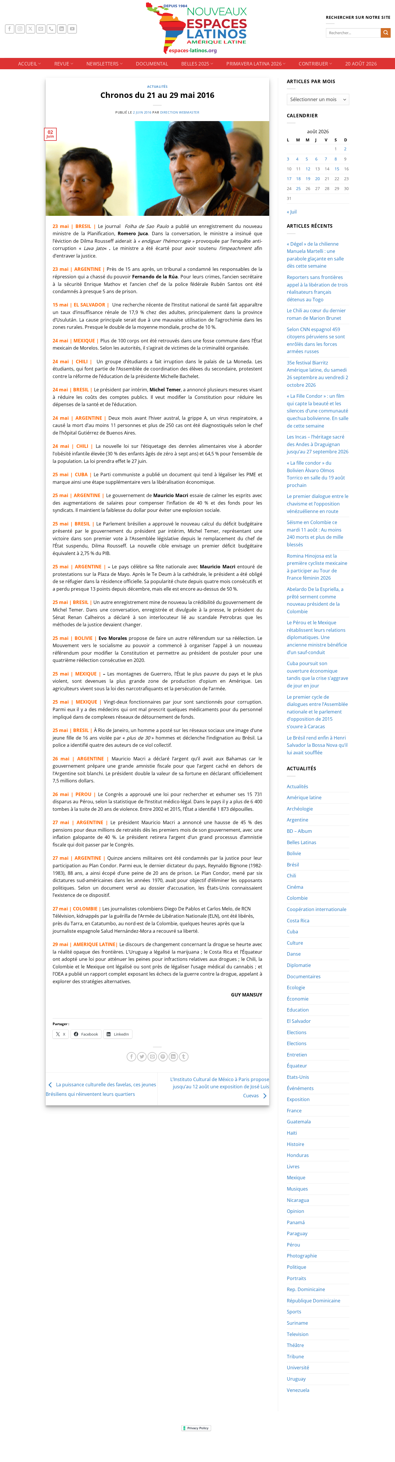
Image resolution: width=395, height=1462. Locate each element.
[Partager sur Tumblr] (184, 1057)
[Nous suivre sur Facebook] (9, 29)
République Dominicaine (313, 1300)
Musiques (297, 1189)
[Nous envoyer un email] (41, 29)
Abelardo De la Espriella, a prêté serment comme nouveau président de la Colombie (315, 600)
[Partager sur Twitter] (142, 1057)
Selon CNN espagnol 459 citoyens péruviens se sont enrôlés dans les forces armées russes (316, 340)
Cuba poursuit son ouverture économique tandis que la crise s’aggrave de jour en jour (317, 674)
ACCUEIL (27, 64)
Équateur (297, 1066)
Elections (297, 1032)
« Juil (292, 212)
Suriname (297, 1323)
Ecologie (296, 987)
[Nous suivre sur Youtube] (72, 29)
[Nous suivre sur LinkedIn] (62, 29)
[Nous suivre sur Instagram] (20, 29)
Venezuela (298, 1390)
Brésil (293, 864)
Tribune (295, 1356)
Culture (295, 943)
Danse (294, 954)
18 (298, 178)
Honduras (298, 1155)
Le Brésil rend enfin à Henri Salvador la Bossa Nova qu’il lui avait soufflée (317, 745)
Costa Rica (298, 920)
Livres (293, 1166)
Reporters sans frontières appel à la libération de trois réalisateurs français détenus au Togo (317, 288)
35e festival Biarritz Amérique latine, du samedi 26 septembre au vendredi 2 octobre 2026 (317, 373)
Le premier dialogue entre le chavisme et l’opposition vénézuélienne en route (317, 503)
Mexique (296, 1177)
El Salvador (299, 1021)
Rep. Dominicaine (306, 1289)
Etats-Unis (298, 1077)
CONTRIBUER (313, 64)
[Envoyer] (386, 33)
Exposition (298, 1099)
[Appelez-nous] (51, 29)
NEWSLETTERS (102, 64)
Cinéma (295, 887)
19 (308, 178)
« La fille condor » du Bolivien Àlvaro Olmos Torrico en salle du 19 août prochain (316, 474)
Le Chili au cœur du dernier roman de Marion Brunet (316, 314)
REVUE (61, 64)
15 (337, 168)
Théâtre (295, 1345)
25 (298, 188)
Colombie (297, 898)
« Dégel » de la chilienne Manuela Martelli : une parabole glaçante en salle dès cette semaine (315, 255)
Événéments (300, 1088)
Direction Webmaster (180, 112)
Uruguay (296, 1379)
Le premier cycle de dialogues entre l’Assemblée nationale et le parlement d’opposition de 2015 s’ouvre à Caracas (317, 712)
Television (298, 1334)
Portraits (296, 1278)
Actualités (157, 86)
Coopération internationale (316, 909)
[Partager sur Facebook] (131, 1057)
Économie (298, 999)
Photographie (302, 1256)
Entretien (297, 1055)
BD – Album (299, 831)
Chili (291, 876)
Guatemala (299, 1121)
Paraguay (297, 1233)
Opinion (295, 1211)
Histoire (295, 1144)
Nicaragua (298, 1200)
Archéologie (300, 809)
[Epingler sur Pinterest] (163, 1057)
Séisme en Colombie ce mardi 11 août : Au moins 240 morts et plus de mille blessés (315, 533)
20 (317, 178)
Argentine (297, 820)
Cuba (292, 931)
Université (298, 1367)
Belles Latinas (301, 842)
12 (308, 168)
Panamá (296, 1222)
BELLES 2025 (195, 64)
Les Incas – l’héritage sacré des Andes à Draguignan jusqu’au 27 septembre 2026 (317, 444)
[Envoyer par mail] (152, 1057)
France (294, 1110)
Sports (294, 1311)
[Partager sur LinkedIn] (173, 1057)
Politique (296, 1267)
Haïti (292, 1133)
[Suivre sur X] (30, 29)
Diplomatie (299, 965)
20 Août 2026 (361, 64)
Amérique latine (304, 797)
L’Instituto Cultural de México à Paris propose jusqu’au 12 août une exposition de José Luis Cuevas (219, 1087)
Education (298, 1010)
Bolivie (294, 853)
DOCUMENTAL (152, 64)
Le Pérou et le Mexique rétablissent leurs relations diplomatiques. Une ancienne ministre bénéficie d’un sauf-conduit (317, 637)
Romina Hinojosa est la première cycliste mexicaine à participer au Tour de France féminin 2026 (317, 567)
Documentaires (304, 976)
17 (289, 178)
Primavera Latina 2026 (254, 64)
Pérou (293, 1245)
